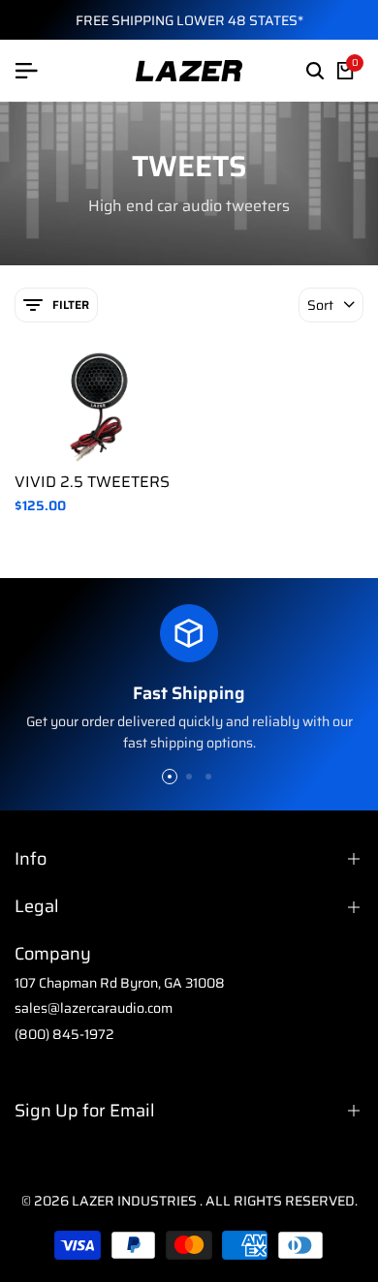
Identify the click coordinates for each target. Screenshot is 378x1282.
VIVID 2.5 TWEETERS (92, 482)
